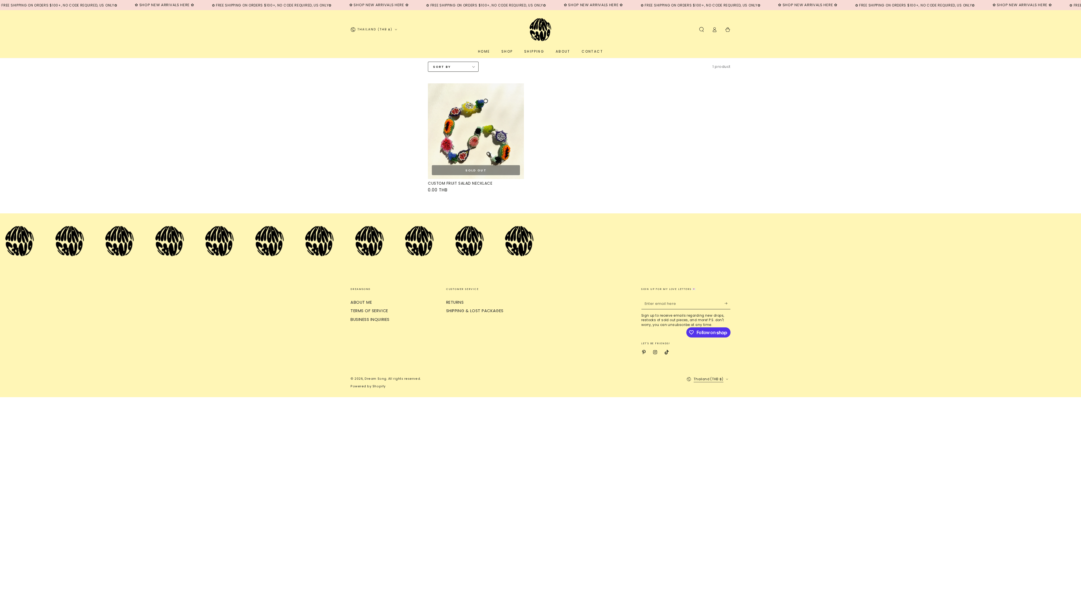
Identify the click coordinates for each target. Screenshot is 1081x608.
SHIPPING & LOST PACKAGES (475, 311)
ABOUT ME (361, 302)
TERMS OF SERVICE (369, 311)
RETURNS (455, 302)
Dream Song (375, 379)
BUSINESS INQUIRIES (370, 319)
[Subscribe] (728, 303)
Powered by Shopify (368, 386)
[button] (701, 29)
